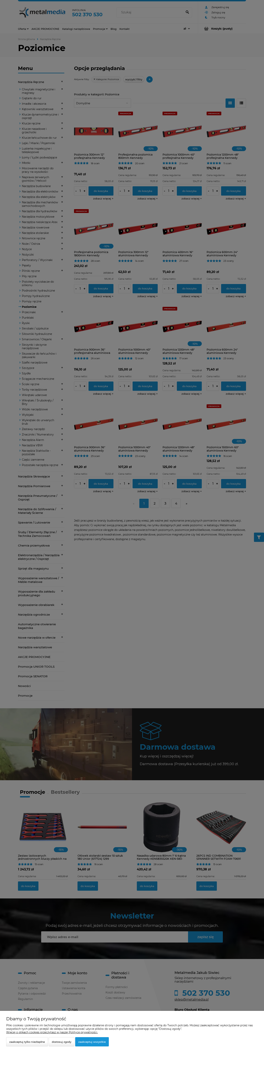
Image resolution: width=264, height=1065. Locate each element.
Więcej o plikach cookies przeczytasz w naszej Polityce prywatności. (52, 1032)
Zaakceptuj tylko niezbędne (27, 1041)
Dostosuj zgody (61, 1041)
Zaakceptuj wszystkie (92, 1041)
